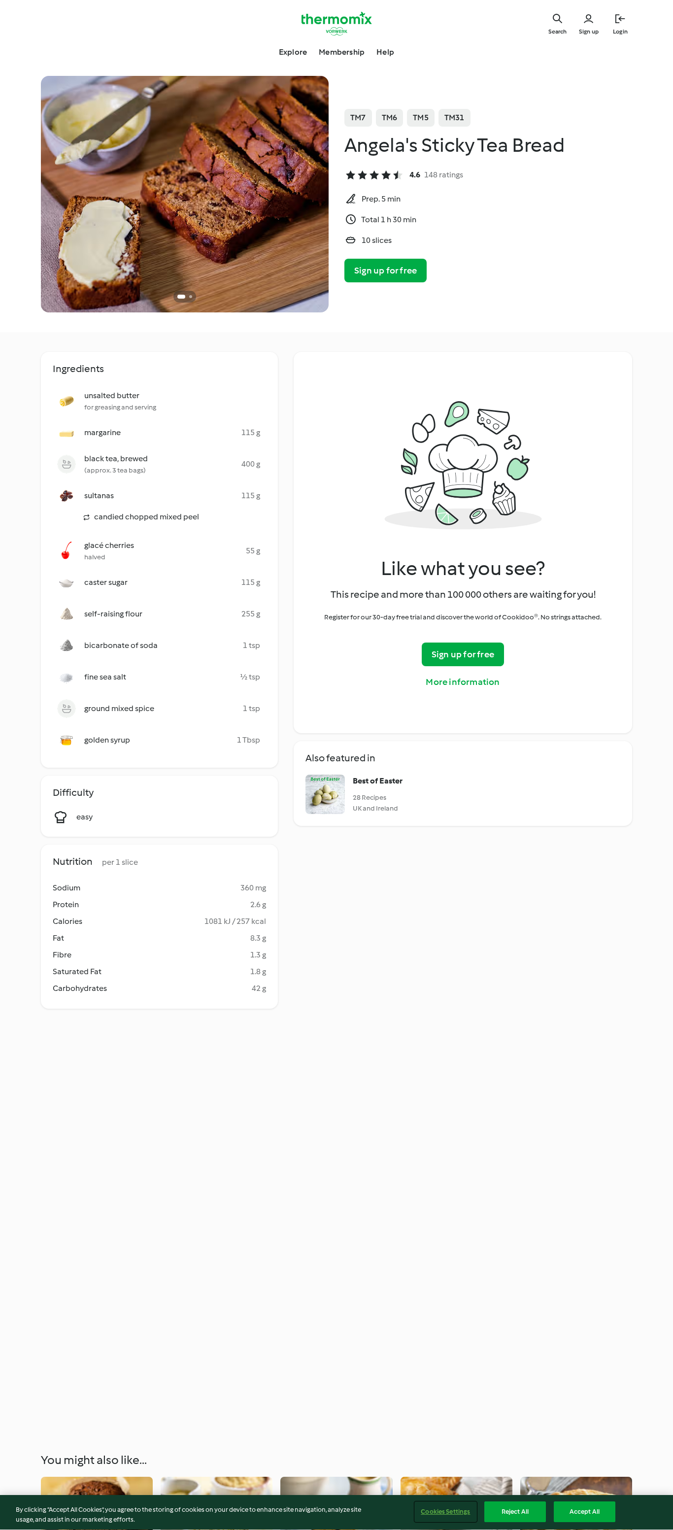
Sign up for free (385, 270)
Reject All (515, 1511)
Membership (342, 52)
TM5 (421, 117)
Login (620, 31)
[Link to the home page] (336, 23)
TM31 (454, 117)
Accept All (585, 1511)
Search (557, 31)
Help (385, 52)
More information (463, 682)
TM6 (390, 117)
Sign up (589, 31)
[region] (336, 1512)
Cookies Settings (445, 1511)
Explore (293, 52)
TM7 (358, 117)
